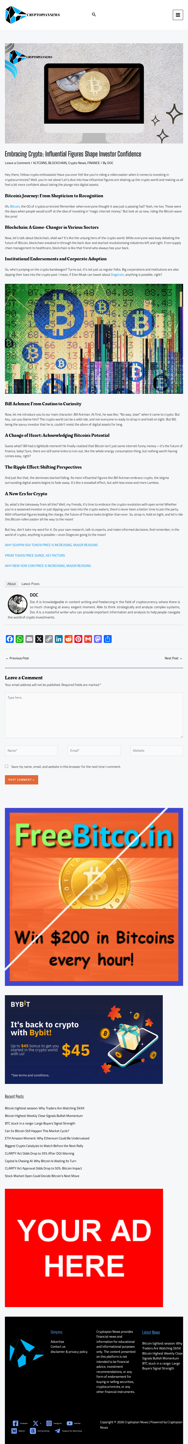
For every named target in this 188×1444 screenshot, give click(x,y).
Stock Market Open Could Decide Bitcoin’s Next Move (42, 1176)
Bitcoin (15, 206)
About (11, 584)
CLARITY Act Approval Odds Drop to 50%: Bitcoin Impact (43, 1168)
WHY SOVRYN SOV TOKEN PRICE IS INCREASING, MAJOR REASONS (51, 545)
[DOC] (17, 604)
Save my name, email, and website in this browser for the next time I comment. (66, 766)
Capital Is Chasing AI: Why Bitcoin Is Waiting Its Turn (40, 1161)
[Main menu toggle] (178, 15)
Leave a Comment (17, 163)
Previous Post (17, 658)
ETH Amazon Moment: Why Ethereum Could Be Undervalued (47, 1138)
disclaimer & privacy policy (69, 1351)
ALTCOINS (40, 163)
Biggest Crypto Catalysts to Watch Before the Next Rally (44, 1146)
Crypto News (77, 163)
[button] (94, 15)
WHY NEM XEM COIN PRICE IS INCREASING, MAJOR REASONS (48, 565)
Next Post (174, 658)
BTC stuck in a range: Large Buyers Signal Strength (40, 1123)
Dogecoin (117, 274)
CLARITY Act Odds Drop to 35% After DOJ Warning (39, 1153)
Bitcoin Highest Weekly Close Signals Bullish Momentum (44, 1116)
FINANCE (93, 163)
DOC (34, 595)
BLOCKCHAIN (57, 163)
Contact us (58, 1346)
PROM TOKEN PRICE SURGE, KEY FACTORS (35, 555)
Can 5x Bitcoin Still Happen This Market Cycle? (37, 1131)
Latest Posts (31, 584)
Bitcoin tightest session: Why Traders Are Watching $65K (44, 1108)
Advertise (57, 1341)
